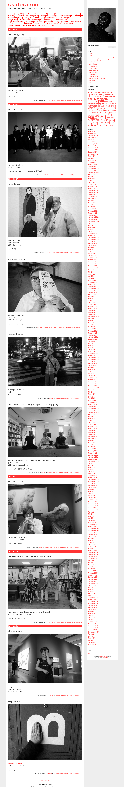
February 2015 (93, 378)
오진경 (99, 112)
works (44, 25)
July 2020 (91, 247)
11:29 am (47, 175)
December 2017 (93, 311)
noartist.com (103, 656)
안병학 (94, 112)
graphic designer (50, 18)
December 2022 (93, 191)
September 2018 (93, 292)
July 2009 (91, 514)
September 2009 (93, 510)
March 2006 (92, 595)
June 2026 (91, 132)
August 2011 (92, 463)
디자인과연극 (100, 108)
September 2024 (93, 154)
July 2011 (91, 465)
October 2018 (92, 290)
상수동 (105, 110)
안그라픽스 (112, 110)
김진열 (14, 618)
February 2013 (93, 426)
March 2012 (92, 449)
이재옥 (109, 112)
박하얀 (95, 110)
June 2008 (91, 540)
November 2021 (93, 217)
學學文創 (39, 171)
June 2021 (91, 227)
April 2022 (91, 207)
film (26, 18)
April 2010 (91, 496)
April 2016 (91, 349)
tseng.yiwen (93, 64)
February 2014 (93, 402)
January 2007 (92, 575)
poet (26, 23)
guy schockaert (107, 95)
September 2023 (93, 172)
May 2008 (91, 542)
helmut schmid (92, 97)
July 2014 (91, 392)
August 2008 (92, 536)
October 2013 (92, 410)
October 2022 (92, 195)
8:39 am (48, 622)
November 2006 (93, 579)
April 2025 (91, 140)
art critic (42, 14)
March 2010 (92, 498)
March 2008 (92, 546)
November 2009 (93, 506)
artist (52, 14)
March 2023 (92, 184)
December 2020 (93, 237)
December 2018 (93, 286)
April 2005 (91, 618)
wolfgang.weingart (18, 324)
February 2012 (93, 451)
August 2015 (92, 365)
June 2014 (91, 394)
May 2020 (91, 252)
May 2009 (91, 518)
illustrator (23, 20)
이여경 (19, 618)
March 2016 (92, 351)
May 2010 (91, 494)
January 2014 (92, 404)
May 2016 (91, 347)
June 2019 (91, 274)
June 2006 (91, 589)
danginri (33, 16)
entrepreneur (65, 16)
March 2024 (92, 160)
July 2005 (91, 612)
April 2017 (91, 327)
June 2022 (91, 203)
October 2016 (92, 339)
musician (59, 20)
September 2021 (93, 221)
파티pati (91, 123)
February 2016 (93, 353)
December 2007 (93, 553)
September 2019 (93, 268)
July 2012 (91, 441)
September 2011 (93, 461)
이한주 (114, 112)
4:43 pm (43, 472)
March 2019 (92, 280)
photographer (13, 23)
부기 (100, 110)
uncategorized (30, 25)
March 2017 (92, 329)
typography (12, 25)
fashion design (13, 18)
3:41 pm (40, 547)
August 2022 (92, 199)
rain (90, 82)
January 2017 (92, 333)
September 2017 (93, 317)
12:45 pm (51, 695)
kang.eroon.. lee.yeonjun (97, 78)
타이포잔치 (100, 115)
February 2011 (92, 475)
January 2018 (92, 308)
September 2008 (93, 534)
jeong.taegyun (93, 70)
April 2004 (91, 642)
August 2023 (92, 174)
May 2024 (91, 158)
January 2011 (92, 477)
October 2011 (92, 459)
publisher (38, 23)
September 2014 (93, 388)
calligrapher (75, 14)
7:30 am (49, 773)
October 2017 (92, 315)
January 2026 (92, 134)
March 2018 (92, 304)
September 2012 (93, 437)
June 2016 (91, 345)
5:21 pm (51, 398)
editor (52, 16)
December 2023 (93, 166)
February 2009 (93, 524)
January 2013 (92, 428)
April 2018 (91, 302)
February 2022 (93, 211)
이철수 (25, 618)
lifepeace (47, 20)
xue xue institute (18, 171)
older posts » (45, 780)
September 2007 (93, 559)
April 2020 (91, 254)
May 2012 (91, 445)
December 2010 (93, 479)
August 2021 (92, 223)
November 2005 (93, 603)
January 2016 (92, 355)
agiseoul (92, 94)
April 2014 (91, 398)
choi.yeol (92, 80)
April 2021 (91, 231)
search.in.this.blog (93, 45)
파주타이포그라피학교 (101, 119)
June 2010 (91, 492)
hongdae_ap (69, 18)
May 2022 (91, 205)
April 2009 (91, 520)
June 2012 (91, 443)
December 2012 (93, 431)
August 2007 (92, 561)
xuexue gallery (30, 171)
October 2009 (92, 508)
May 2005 (91, 616)
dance (21, 16)
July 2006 (91, 587)
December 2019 (93, 262)
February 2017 (93, 331)
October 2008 (92, 532)
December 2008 (93, 528)
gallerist (36, 18)
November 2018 (93, 288)
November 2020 (93, 239)
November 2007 (93, 555)
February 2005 (93, 622)
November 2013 (93, 408)
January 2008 (92, 551)
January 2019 (92, 284)
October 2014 (92, 386)
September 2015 (93, 363)
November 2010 (93, 481)
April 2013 (91, 422)
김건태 (110, 106)
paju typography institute (98, 100)
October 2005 (92, 605)
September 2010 (93, 485)
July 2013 (91, 416)
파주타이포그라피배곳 (101, 116)
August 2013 (92, 414)
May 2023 (91, 180)
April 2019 (91, 278)
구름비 (14, 543)
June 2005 (91, 614)
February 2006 (93, 597)
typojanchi (91, 104)
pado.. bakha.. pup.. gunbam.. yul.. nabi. (102, 58)
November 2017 (93, 313)
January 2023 (92, 188)
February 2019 (93, 282)
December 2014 (93, 382)
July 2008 (91, 538)
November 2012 (93, 433)
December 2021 (93, 215)
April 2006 (91, 593)
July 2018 (91, 296)
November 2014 (93, 384)
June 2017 (91, 323)
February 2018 (93, 306)
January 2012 (92, 453)
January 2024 (92, 164)
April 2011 (91, 471)
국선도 (14, 469)
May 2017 (91, 325)
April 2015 (91, 374)
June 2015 (91, 369)
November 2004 (93, 628)
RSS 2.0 (90, 653)
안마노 (90, 112)
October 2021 (92, 219)
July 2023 (91, 176)
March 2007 (92, 571)
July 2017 (91, 321)
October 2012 (92, 435)
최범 (93, 115)
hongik (10, 20)
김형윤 (25, 469)
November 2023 (93, 168)
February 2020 (93, 258)
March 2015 (92, 376)
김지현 (114, 106)
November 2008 (93, 530)
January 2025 (92, 146)
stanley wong (108, 101)
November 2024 (93, 150)
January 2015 (92, 380)
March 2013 (92, 424)
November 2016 (93, 337)
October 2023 (92, 170)
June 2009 (91, 516)
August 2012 (92, 439)
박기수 (107, 108)
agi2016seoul (97, 92)
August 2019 (92, 270)
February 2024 (93, 162)
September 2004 (93, 632)
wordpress (106, 657)
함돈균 (111, 125)
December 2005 (93, 601)
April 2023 (91, 182)
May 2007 (91, 567)
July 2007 (91, 563)
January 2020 (92, 260)
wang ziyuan (99, 104)
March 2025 (92, 142)
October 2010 (92, 483)
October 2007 (92, 557)
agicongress (108, 92)
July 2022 (91, 201)
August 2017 (92, 319)
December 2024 (93, 148)
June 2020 (91, 250)
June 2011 (91, 467)
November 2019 (93, 264)
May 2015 (91, 372)
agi (18, 14)
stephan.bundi (15, 763)
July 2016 (91, 343)
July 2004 (91, 636)
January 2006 (92, 599)
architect (29, 14)
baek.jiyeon (92, 74)
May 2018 (91, 300)
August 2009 (92, 512)
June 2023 (91, 178)
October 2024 (92, 152)
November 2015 (93, 359)
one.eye (32, 22)
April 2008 (91, 544)
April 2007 (91, 569)
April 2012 (91, 447)
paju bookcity (49, 22)
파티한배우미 (99, 125)
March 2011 (92, 473)
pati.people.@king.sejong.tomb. (99, 60)
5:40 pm (39, 327)
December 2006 (93, 577)
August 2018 (92, 294)
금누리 (19, 543)
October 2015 (92, 361)
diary (43, 16)
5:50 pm (48, 252)
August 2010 (92, 487)
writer (54, 25)
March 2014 (92, 400)
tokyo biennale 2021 (16, 22)
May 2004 (91, 640)
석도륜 (14, 249)
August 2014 (92, 390)
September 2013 (93, 412)
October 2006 (92, 581)
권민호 (100, 106)
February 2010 (93, 500)
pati (62, 22)
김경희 (19, 469)
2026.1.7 (92, 62)
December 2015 (93, 357)
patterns (74, 22)
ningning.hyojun (94, 76)
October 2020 (92, 241)
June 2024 (91, 156)
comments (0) (78, 100)
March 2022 (92, 209)
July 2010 (91, 489)
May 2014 (91, 396)
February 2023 (93, 186)
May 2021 (91, 229)
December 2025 (93, 136)
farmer (77, 16)
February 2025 (93, 144)
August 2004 (92, 634)
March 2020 (92, 256)
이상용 (30, 469)
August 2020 (92, 246)
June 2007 (91, 565)
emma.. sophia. (94, 66)
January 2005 (92, 624)
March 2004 (92, 644)
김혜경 (14, 96)
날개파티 (92, 108)
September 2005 (93, 607)
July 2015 (91, 367)
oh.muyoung (93, 68)
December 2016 (93, 335)
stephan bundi (17, 770)
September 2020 (93, 243)
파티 (112, 120)
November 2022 (93, 193)
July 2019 (91, 272)
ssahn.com (23, 4)
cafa (62, 14)
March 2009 (92, 522)
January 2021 (92, 235)
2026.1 (91, 54)
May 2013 (91, 420)
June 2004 (91, 638)
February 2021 (93, 233)
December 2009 (93, 504)
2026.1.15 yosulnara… (96, 56)
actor (10, 14)
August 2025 (92, 138)
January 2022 (92, 213)
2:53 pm (48, 100)
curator (11, 16)
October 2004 (92, 630)
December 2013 (93, 406)
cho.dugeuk (93, 72)
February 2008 (93, 548)
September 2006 (93, 583)
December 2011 (93, 455)
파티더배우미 (99, 123)
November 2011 (93, 457)
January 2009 (92, 526)
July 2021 (91, 225)
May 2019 (91, 276)
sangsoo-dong (52, 23)
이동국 (104, 112)
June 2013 (91, 418)
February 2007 (93, 573)
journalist (35, 20)
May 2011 (91, 469)
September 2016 (93, 341)
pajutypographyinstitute (106, 97)
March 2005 (92, 620)
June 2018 (91, 298)
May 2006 (91, 591)
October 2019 (92, 266)
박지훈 (112, 108)
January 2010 (92, 502)
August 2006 (92, 585)
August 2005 (92, 609)
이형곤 (90, 115)
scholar (67, 23)
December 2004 (93, 626)
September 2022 (93, 197)
